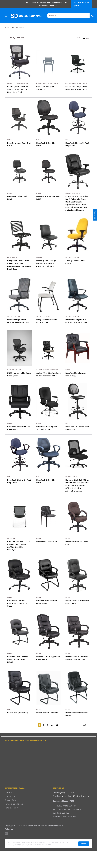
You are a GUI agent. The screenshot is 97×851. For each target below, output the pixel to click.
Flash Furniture (72, 193)
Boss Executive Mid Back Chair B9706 (18, 427)
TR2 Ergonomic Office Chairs (75, 262)
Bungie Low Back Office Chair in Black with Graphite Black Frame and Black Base (19, 265)
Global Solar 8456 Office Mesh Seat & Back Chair (76, 88)
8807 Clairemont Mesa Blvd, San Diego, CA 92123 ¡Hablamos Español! (48, 4)
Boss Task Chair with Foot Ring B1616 (77, 144)
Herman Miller (14, 370)
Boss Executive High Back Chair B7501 (48, 658)
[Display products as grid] (84, 38)
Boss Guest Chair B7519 (17, 713)
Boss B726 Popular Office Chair (76, 543)
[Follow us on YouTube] (6, 833)
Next (84, 725)
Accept (84, 844)
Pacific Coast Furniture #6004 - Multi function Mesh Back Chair (17, 89)
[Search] (92, 15)
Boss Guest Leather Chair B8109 (76, 714)
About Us (9, 792)
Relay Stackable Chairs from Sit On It (46, 320)
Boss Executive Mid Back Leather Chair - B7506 (76, 658)
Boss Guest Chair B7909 (47, 713)
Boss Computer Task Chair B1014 (19, 144)
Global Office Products (47, 83)
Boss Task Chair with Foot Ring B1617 (19, 481)
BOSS (9, 140)
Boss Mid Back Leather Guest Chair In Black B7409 (17, 659)
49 (57, 725)
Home (7, 27)
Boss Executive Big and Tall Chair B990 (46, 427)
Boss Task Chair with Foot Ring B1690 (77, 427)
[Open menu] (6, 16)
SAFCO (39, 257)
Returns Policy (11, 808)
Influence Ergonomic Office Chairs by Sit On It (18, 320)
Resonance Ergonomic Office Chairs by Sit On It (76, 320)
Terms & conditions (14, 804)
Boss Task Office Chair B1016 (46, 144)
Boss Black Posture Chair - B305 (48, 197)
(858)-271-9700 (67, 793)
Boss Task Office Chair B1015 (46, 481)
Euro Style (12, 257)
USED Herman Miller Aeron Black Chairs (19, 374)
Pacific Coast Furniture (17, 83)
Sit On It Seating (72, 257)
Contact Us (10, 796)
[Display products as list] (87, 38)
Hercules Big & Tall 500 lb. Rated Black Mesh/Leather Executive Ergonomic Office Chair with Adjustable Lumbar (77, 485)
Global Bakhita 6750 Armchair (45, 88)
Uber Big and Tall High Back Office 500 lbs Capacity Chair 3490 (46, 263)
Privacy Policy (11, 800)
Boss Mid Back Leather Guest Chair (46, 601)
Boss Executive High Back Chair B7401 (77, 601)
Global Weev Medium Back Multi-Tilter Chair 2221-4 (48, 374)
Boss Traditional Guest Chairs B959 (75, 374)
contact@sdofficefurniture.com (75, 796)
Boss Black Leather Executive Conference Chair (17, 603)
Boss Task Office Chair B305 (17, 197)
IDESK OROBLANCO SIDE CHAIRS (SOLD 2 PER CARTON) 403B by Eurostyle (18, 546)
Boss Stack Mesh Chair (46, 542)
